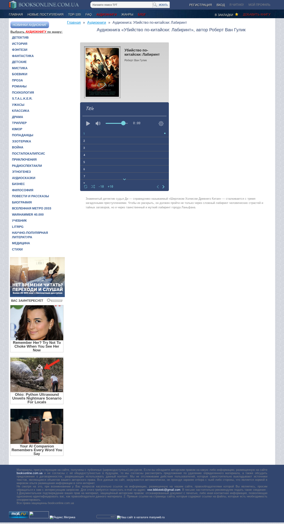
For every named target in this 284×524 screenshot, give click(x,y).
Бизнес (18, 184)
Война (17, 147)
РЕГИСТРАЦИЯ (200, 5)
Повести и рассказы (30, 196)
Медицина (21, 243)
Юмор (17, 129)
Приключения (24, 159)
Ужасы (18, 104)
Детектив (20, 37)
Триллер (19, 123)
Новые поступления (45, 14)
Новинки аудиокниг (30, 25)
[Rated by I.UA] (39, 517)
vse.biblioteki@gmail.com (163, 489)
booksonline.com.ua (29, 473)
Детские (19, 62)
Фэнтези (19, 49)
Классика (20, 110)
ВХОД (221, 5)
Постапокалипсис (28, 153)
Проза (17, 80)
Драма (17, 117)
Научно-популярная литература (30, 235)
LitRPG (18, 227)
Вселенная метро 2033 (31, 208)
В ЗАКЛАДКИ (225, 15)
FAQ (88, 14)
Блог (142, 14)
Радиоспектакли (27, 165)
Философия (22, 190)
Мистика (20, 68)
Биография (22, 202)
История (19, 43)
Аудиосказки (23, 178)
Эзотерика (21, 141)
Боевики (19, 74)
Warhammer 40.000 (28, 214)
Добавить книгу (256, 14)
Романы (19, 86)
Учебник (19, 220)
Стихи (17, 249)
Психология (23, 92)
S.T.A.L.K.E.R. (22, 98)
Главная (16, 14)
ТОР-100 (74, 14)
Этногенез (21, 171)
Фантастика (23, 56)
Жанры (127, 14)
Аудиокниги (106, 14)
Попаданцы (22, 135)
